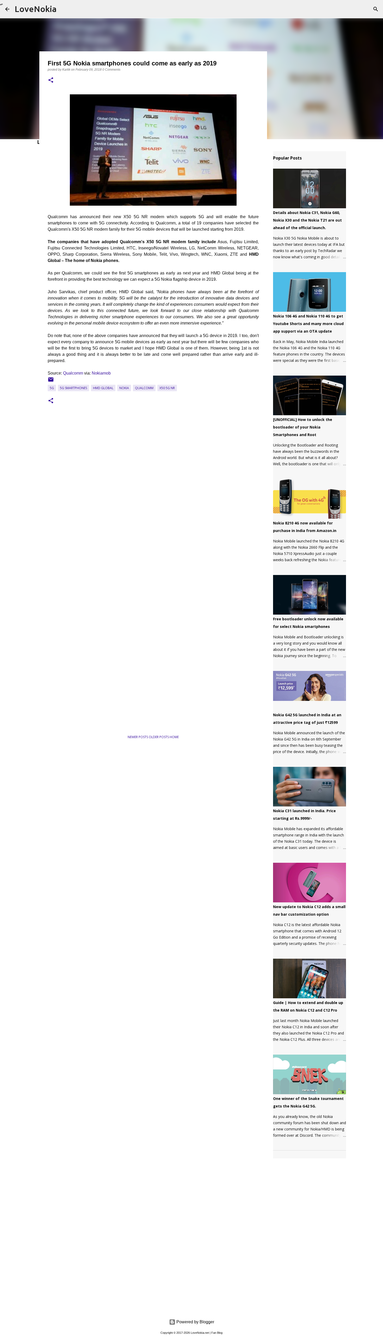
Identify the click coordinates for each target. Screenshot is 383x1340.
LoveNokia (36, 9)
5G (52, 388)
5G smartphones (73, 388)
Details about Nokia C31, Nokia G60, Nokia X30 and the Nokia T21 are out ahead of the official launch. (307, 220)
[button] (51, 80)
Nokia (124, 388)
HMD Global (103, 388)
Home (174, 737)
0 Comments (111, 69)
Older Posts (159, 737)
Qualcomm (73, 373)
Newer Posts (138, 737)
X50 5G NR (167, 388)
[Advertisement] (98, 713)
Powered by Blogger (194, 1322)
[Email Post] (51, 381)
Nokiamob (101, 373)
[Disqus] (153, 488)
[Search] (376, 9)
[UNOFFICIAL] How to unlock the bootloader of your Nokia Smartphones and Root (302, 427)
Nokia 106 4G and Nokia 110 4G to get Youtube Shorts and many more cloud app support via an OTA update (308, 324)
